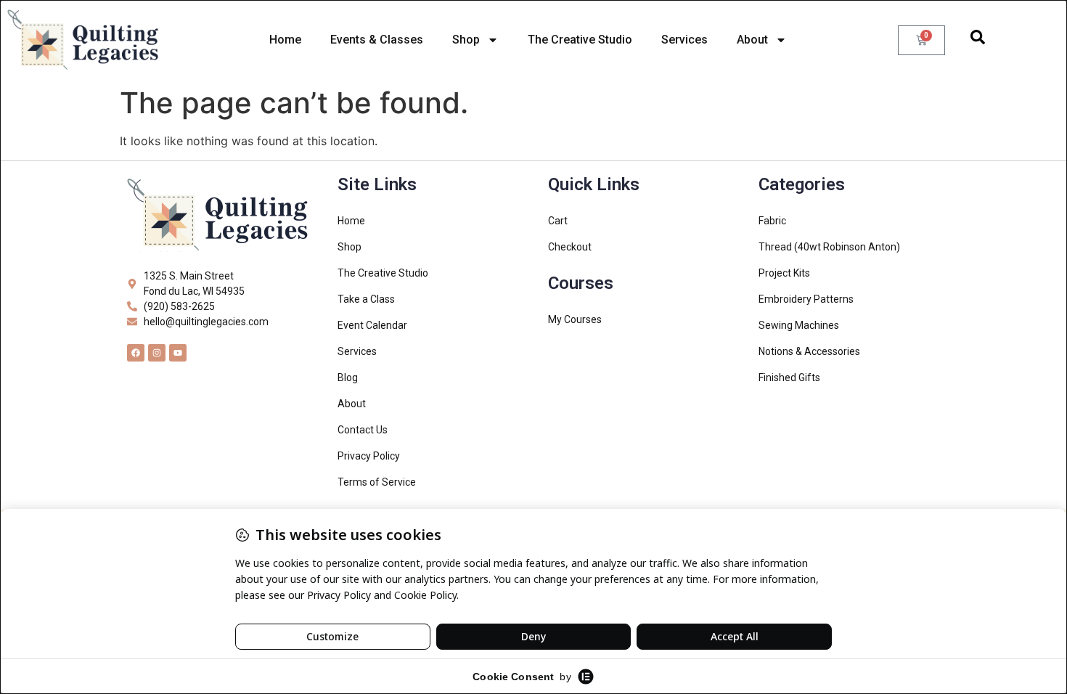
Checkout (570, 247)
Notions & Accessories (809, 351)
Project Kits (784, 273)
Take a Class (366, 299)
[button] (977, 39)
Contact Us (363, 430)
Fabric (772, 220)
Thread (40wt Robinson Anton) (829, 247)
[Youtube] (178, 353)
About (752, 39)
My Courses (575, 319)
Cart (558, 220)
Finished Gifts (789, 377)
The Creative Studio (580, 39)
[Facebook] (135, 353)
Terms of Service (377, 482)
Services (684, 39)
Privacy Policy (369, 456)
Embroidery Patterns (806, 299)
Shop (466, 39)
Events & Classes (376, 39)
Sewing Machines (799, 325)
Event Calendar (372, 325)
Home (285, 39)
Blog (348, 377)
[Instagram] (156, 353)
